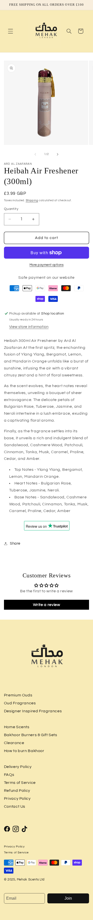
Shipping (32, 200)
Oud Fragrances (20, 703)
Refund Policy (17, 791)
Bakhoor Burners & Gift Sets (30, 735)
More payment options (47, 265)
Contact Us (14, 806)
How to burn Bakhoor (24, 751)
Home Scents (17, 727)
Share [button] (15, 543)
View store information (29, 327)
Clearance (14, 743)
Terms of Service (20, 783)
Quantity (11, 209)
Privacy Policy (17, 798)
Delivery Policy (17, 767)
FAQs (9, 775)
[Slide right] (57, 154)
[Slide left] (35, 154)
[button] (10, 31)
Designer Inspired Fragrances (33, 711)
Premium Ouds (18, 695)
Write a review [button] (46, 605)
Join (68, 898)
